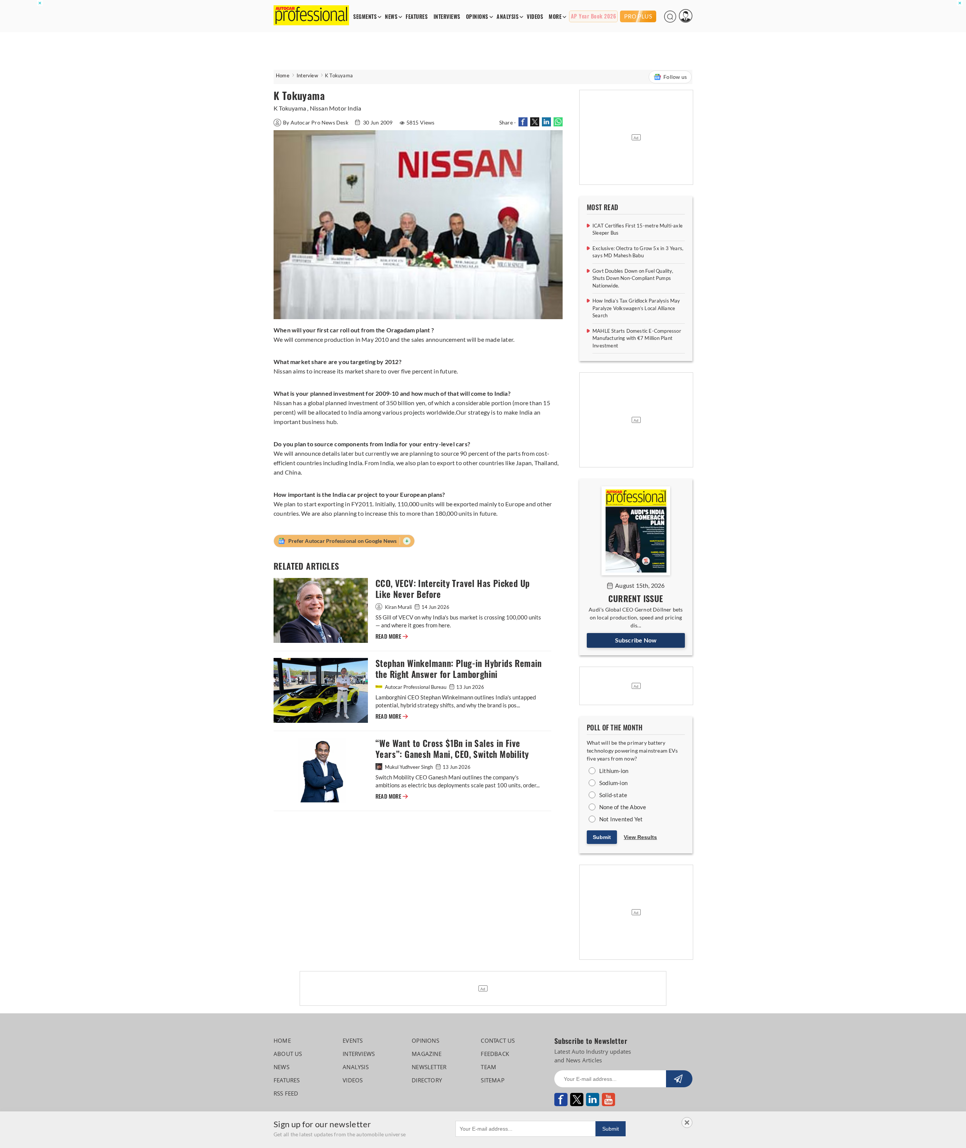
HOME (282, 1040)
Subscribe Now (636, 640)
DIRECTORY (427, 1080)
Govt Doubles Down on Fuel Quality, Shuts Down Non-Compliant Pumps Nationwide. (632, 278)
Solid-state (613, 794)
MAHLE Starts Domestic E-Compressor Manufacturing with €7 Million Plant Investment (636, 338)
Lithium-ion (613, 770)
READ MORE (391, 636)
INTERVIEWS (447, 16)
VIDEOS (535, 16)
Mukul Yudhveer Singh (409, 767)
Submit (602, 837)
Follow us (675, 77)
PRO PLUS (638, 16)
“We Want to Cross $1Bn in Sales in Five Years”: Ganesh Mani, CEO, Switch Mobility (452, 749)
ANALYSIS (507, 16)
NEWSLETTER (429, 1067)
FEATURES (417, 16)
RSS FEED (286, 1093)
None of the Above (622, 807)
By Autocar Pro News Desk (316, 122)
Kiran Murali (398, 607)
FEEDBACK (495, 1053)
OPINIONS (477, 16)
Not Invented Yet (621, 819)
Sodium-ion (613, 782)
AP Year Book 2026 (593, 16)
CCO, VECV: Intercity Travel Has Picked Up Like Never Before (452, 589)
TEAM (488, 1067)
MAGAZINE (426, 1053)
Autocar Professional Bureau (416, 687)
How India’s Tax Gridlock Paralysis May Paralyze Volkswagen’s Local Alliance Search (636, 308)
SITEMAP (492, 1080)
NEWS (391, 16)
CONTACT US (498, 1040)
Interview (307, 75)
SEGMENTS (365, 16)
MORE (555, 16)
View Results (640, 837)
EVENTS (353, 1040)
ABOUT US (288, 1053)
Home (282, 75)
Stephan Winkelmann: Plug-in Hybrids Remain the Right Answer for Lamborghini (458, 669)
